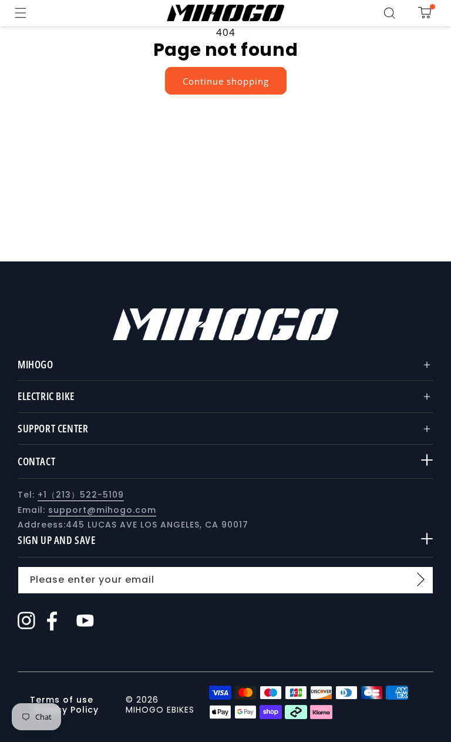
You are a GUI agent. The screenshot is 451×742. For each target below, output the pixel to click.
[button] (20, 13)
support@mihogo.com (102, 510)
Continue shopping (226, 81)
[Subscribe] (420, 579)
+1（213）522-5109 (81, 495)
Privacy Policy (66, 710)
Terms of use (63, 700)
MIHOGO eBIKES (160, 710)
